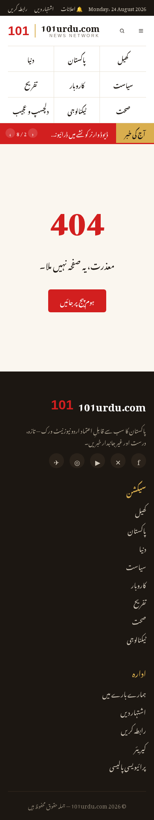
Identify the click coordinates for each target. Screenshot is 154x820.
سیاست (123, 84)
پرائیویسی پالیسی (127, 765)
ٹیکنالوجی (77, 110)
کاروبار (77, 84)
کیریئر (140, 747)
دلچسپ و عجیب (31, 110)
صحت (123, 110)
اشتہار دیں (44, 8)
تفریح (30, 84)
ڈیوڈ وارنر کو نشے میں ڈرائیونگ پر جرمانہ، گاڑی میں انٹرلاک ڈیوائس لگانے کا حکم (75, 133)
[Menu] (141, 31)
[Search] (122, 31)
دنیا (30, 59)
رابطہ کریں (17, 8)
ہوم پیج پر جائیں (77, 301)
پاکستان (77, 59)
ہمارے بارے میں (124, 693)
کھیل (123, 59)
